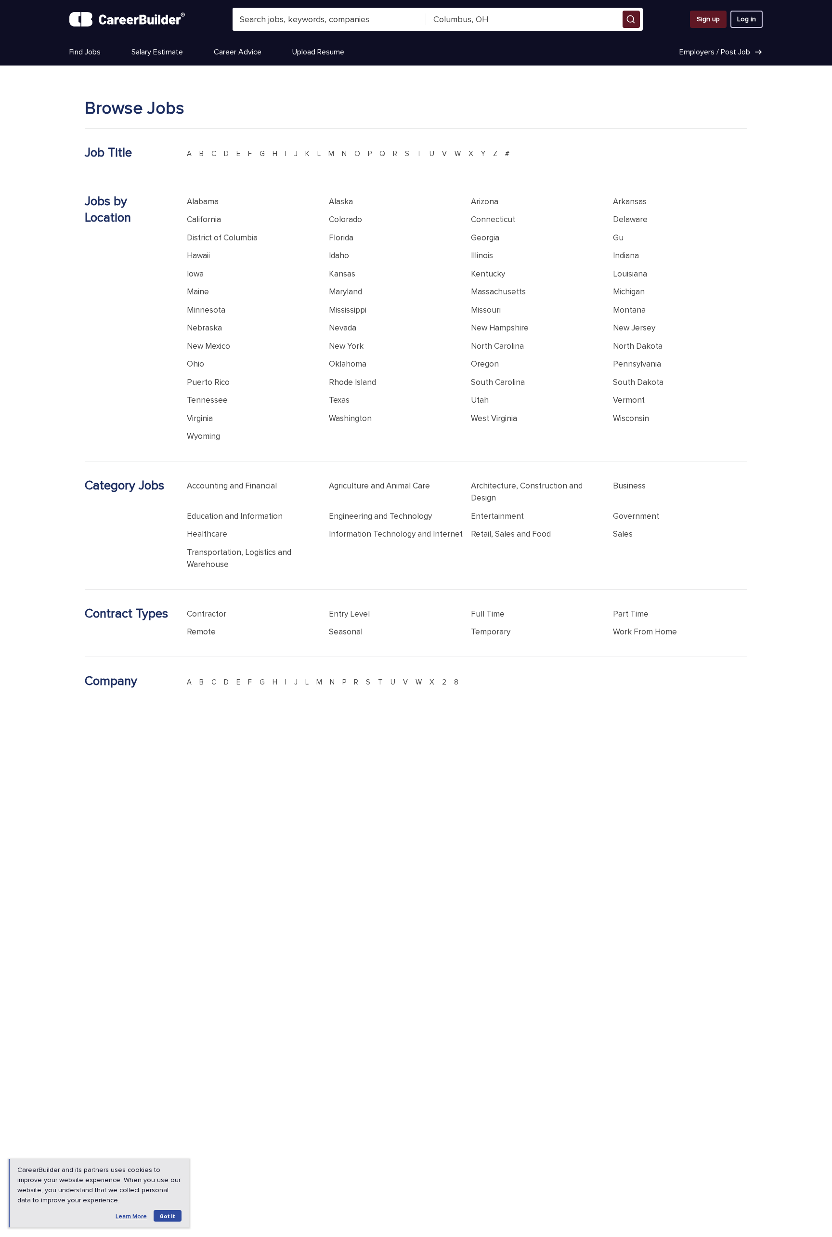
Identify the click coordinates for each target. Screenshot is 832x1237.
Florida (341, 238)
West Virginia (494, 418)
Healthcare (207, 534)
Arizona (484, 202)
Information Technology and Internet (396, 534)
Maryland (345, 292)
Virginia (200, 418)
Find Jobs (85, 52)
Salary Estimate (157, 52)
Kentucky (488, 274)
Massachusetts (498, 292)
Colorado (345, 219)
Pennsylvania (637, 364)
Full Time (488, 614)
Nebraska (204, 328)
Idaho (339, 255)
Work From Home (645, 632)
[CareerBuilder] (127, 19)
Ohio (195, 364)
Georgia (485, 238)
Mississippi (347, 310)
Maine (198, 292)
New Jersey (634, 328)
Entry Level (349, 614)
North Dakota (638, 346)
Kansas (342, 274)
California (204, 219)
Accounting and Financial (232, 486)
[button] (631, 19)
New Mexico (208, 346)
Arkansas (630, 202)
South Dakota (638, 382)
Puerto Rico (208, 382)
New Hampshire (500, 328)
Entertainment (497, 516)
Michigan (629, 292)
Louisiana (630, 274)
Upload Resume (318, 52)
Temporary (490, 632)
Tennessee (207, 400)
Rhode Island (352, 382)
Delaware (630, 219)
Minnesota (206, 310)
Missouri (486, 310)
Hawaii (198, 255)
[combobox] (329, 19)
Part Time (631, 614)
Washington (350, 418)
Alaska (341, 202)
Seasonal (346, 632)
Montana (629, 310)
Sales (623, 534)
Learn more (131, 1216)
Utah (480, 400)
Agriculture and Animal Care (379, 486)
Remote (201, 632)
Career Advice (237, 52)
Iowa (195, 274)
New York (346, 346)
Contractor (206, 614)
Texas (339, 400)
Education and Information (235, 516)
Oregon (485, 364)
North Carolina (497, 346)
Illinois (482, 255)
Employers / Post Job (714, 52)
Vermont (629, 400)
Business (629, 486)
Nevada (342, 328)
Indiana (626, 255)
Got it (167, 1215)
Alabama (203, 202)
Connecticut (493, 219)
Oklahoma (347, 364)
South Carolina (498, 382)
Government (636, 516)
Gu (618, 238)
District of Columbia (222, 238)
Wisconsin (631, 418)
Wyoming (203, 436)
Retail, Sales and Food (511, 534)
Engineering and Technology (380, 516)
